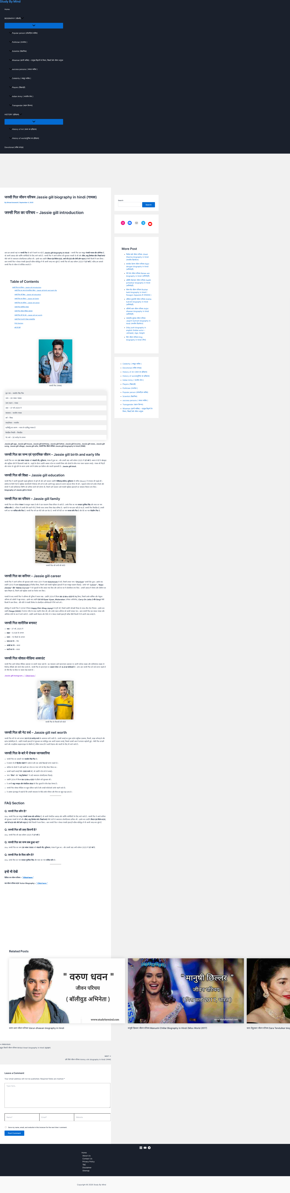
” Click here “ (28, 877)
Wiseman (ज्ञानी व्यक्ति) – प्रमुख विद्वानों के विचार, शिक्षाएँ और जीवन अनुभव (37, 60)
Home (7, 9)
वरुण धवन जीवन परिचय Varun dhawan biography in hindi (36, 1028)
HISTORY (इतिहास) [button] (12, 114)
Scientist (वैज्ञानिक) (19, 51)
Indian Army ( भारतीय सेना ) (22, 96)
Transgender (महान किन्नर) (22, 105)
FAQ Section (18, 323)
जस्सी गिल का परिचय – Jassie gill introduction (26, 287)
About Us (86, 1156)
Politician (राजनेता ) (19, 42)
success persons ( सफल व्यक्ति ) (24, 69)
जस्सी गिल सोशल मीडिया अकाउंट (23, 311)
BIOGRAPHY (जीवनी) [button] (13, 18)
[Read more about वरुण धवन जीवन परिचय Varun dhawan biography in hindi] (67, 1023)
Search (120, 200)
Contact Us (87, 1158)
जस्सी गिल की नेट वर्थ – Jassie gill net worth (28, 315)
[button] (22, 18)
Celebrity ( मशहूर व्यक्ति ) (21, 78)
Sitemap (85, 1170)
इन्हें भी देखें (17, 327)
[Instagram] (140, 1148)
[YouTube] (145, 1148)
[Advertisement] (145, 171)
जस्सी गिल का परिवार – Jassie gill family (26, 298)
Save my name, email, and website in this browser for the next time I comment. (37, 1127)
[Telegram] (149, 1148)
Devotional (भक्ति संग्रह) (14, 147)
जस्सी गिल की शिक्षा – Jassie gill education (27, 294)
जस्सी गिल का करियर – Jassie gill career (27, 303)
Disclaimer (86, 1167)
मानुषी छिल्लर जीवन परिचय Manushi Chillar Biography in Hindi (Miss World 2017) (167, 1028)
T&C (84, 1164)
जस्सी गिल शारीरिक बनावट (21, 307)
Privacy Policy (88, 1161)
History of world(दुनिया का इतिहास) (25, 138)
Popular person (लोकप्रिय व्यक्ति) (25, 33)
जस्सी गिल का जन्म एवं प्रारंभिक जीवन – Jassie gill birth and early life (35, 290)
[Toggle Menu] (34, 25)
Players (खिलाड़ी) (18, 87)
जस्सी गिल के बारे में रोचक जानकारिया (24, 319)
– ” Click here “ (29, 676)
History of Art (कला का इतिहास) (24, 129)
